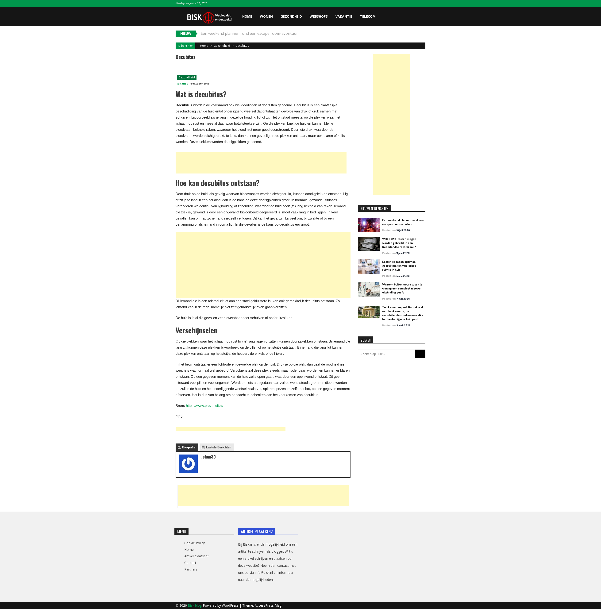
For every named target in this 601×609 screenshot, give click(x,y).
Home (247, 16)
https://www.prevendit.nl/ (204, 406)
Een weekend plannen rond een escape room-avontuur (403, 222)
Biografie (188, 447)
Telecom (368, 16)
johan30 (182, 83)
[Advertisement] (261, 162)
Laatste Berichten (218, 447)
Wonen (266, 16)
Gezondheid (291, 16)
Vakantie (343, 16)
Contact (190, 562)
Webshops (319, 16)
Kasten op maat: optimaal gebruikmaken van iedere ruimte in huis (399, 265)
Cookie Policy (194, 543)
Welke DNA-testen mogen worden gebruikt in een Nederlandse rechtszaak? (399, 243)
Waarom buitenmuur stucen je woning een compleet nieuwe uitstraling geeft (402, 288)
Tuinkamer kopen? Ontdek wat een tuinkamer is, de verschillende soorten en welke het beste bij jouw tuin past (402, 313)
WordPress (230, 605)
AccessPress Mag (268, 605)
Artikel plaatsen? (196, 556)
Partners (190, 569)
